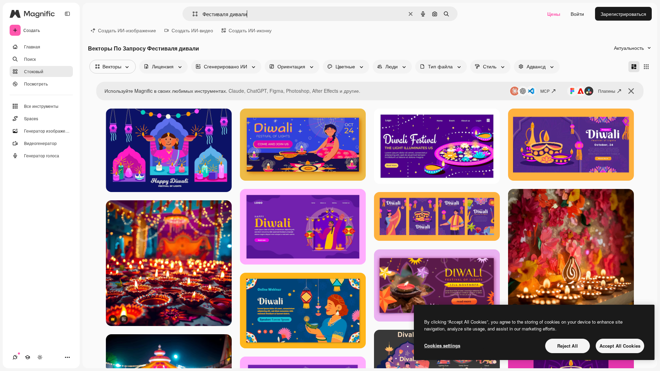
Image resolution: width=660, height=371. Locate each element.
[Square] (646, 66)
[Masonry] (633, 66)
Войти (577, 13)
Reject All (567, 345)
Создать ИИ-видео (192, 30)
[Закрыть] (631, 91)
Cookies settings (442, 345)
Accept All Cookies (620, 345)
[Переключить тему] (39, 357)
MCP (545, 91)
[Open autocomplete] (192, 13)
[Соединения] (15, 357)
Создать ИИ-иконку (250, 30)
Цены (553, 13)
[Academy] (27, 357)
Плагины (606, 91)
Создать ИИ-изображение (127, 30)
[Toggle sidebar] (67, 13)
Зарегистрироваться (623, 13)
